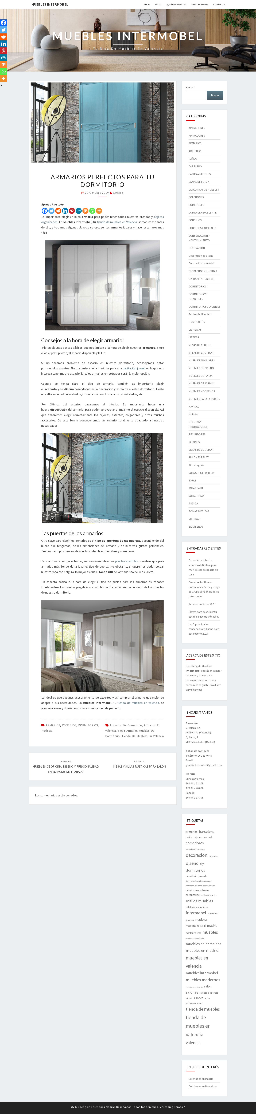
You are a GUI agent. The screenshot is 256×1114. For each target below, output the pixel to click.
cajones (197, 837)
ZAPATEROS (196, 526)
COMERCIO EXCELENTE (203, 212)
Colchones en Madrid (201, 1078)
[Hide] (1, 85)
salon (208, 986)
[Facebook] (45, 211)
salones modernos (209, 992)
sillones (198, 998)
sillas (189, 998)
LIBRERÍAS (195, 329)
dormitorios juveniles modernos (200, 885)
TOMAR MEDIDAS (199, 511)
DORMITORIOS (88, 725)
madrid (212, 925)
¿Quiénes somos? (176, 4)
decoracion (196, 855)
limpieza (190, 920)
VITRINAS (194, 519)
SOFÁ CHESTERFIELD (201, 473)
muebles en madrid (202, 950)
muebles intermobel (202, 973)
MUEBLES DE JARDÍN (201, 383)
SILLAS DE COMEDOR (201, 449)
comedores (195, 843)
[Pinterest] (72, 211)
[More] (99, 211)
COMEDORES (196, 205)
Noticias (46, 731)
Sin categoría (196, 465)
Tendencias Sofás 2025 (202, 604)
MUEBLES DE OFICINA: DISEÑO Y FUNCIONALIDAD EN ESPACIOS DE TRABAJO (66, 767)
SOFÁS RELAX (196, 495)
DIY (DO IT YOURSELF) (202, 279)
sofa (207, 998)
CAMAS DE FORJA (199, 181)
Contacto (219, 4)
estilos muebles (199, 901)
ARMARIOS (53, 725)
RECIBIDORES (197, 434)
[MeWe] (79, 211)
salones (192, 992)
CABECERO (195, 166)
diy (202, 864)
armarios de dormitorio (126, 725)
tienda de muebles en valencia (143, 736)
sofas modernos (194, 1003)
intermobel (196, 913)
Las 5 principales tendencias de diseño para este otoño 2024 (204, 628)
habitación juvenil (134, 368)
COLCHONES (196, 197)
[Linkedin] (65, 211)
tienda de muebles (203, 1009)
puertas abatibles (126, 561)
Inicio (147, 4)
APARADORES (197, 128)
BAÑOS (193, 158)
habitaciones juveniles (197, 906)
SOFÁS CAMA (196, 488)
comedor (209, 837)
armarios (191, 832)
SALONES (194, 442)
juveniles (212, 913)
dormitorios (195, 870)
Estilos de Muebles (200, 314)
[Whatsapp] (92, 211)
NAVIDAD (194, 406)
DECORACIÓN (197, 248)
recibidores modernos (194, 987)
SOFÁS (192, 480)
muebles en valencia (197, 962)
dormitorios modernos (197, 890)
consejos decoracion (195, 849)
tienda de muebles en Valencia (117, 222)
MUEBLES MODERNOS (202, 391)
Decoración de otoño (201, 255)
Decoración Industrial (201, 263)
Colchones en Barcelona (203, 1086)
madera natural (196, 926)
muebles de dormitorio (195, 938)
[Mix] (85, 211)
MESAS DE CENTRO (200, 345)
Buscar (190, 87)
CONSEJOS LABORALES (202, 228)
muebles (210, 932)
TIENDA (193, 503)
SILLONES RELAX (199, 457)
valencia (193, 1042)
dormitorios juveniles (197, 876)
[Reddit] (58, 211)
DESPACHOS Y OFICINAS (203, 271)
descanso (213, 856)
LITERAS (194, 337)
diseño (192, 863)
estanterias (193, 894)
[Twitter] (51, 211)
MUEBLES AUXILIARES (202, 360)
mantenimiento (193, 932)
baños (189, 837)
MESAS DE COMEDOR (201, 352)
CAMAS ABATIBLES (200, 174)
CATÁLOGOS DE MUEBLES (204, 189)
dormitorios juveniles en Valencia (198, 881)
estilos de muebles (209, 895)
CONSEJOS (69, 725)
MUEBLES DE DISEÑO (201, 368)
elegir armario (127, 731)
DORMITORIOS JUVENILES (204, 306)
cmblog (118, 192)
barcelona (207, 831)
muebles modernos (203, 979)
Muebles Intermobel (49, 4)
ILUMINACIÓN (197, 322)
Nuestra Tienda (199, 4)
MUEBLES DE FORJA (200, 375)
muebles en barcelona (204, 943)
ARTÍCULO (195, 151)
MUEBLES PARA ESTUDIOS (204, 399)
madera (201, 919)
